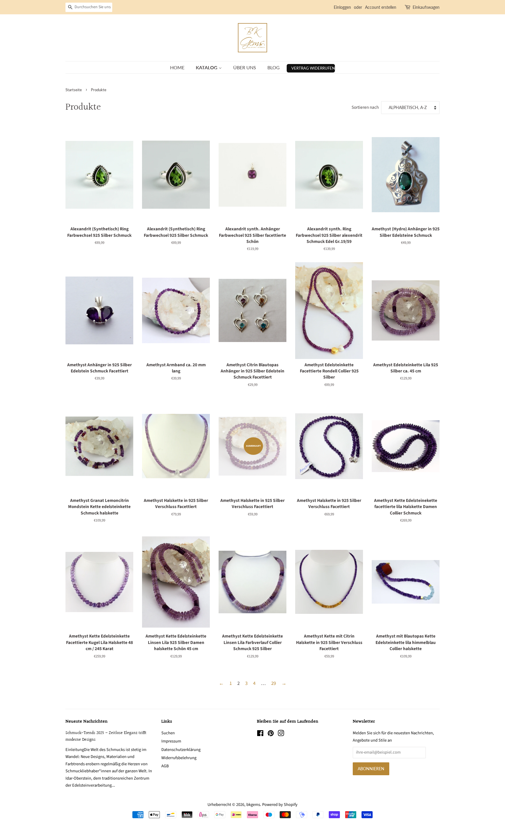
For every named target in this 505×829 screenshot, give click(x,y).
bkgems (253, 805)
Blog (273, 67)
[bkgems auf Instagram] (281, 734)
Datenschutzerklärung (180, 750)
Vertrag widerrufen (313, 68)
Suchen (168, 733)
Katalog (207, 67)
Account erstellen (380, 7)
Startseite (73, 89)
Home (177, 67)
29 (273, 683)
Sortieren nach (365, 107)
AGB (165, 766)
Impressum (171, 741)
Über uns (244, 67)
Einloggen (342, 7)
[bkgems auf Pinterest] (270, 734)
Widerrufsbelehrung (178, 758)
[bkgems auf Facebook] (260, 734)
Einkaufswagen (426, 7)
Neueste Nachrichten (86, 721)
